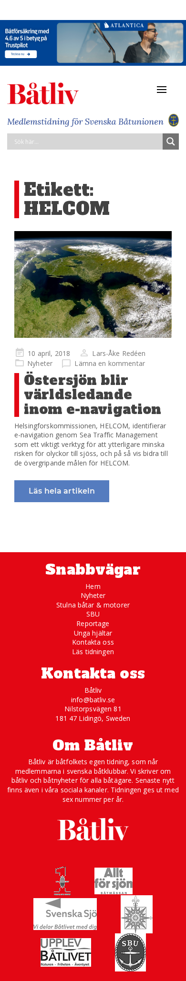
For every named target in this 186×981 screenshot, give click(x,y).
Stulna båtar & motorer (93, 604)
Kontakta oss (93, 642)
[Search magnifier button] (171, 141)
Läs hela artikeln (62, 491)
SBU (93, 613)
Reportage (92, 623)
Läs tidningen (93, 651)
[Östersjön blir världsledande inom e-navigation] (93, 284)
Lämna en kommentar (109, 363)
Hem (92, 586)
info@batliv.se (93, 699)
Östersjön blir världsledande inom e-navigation (92, 395)
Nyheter (39, 363)
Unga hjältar (93, 632)
